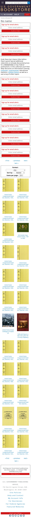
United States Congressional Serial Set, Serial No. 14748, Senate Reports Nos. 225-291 (23, 308)
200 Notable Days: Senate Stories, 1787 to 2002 (23, 236)
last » (16, 163)
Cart (27, 14)
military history (13, 72)
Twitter (13, 516)
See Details (15, 474)
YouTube (18, 516)
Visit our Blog (15, 513)
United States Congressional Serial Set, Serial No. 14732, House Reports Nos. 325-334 (8, 357)
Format (15, 167)
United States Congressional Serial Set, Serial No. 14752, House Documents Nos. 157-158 (8, 262)
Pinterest (21, 516)
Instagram (16, 516)
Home (2, 18)
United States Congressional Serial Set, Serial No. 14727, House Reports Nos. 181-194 (8, 452)
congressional (14, 70)
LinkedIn (24, 516)
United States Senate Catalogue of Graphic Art (8, 331)
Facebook (10, 516)
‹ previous (16, 161)
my (7, 14)
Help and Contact (15, 495)
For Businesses (15, 501)
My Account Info (15, 498)
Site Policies (15, 493)
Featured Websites (15, 507)
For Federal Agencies (15, 504)
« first (7, 161)
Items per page (12, 175)
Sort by (10, 173)
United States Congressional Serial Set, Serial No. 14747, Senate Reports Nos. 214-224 (8, 430)
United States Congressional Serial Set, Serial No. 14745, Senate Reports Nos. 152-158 (23, 430)
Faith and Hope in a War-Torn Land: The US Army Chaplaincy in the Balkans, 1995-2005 (23, 335)
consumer (4, 70)
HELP (16, 14)
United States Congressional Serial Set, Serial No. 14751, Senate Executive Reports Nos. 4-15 (23, 264)
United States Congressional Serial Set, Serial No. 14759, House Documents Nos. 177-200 (8, 308)
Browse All (9, 18)
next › (26, 161)
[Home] (15, 11)
